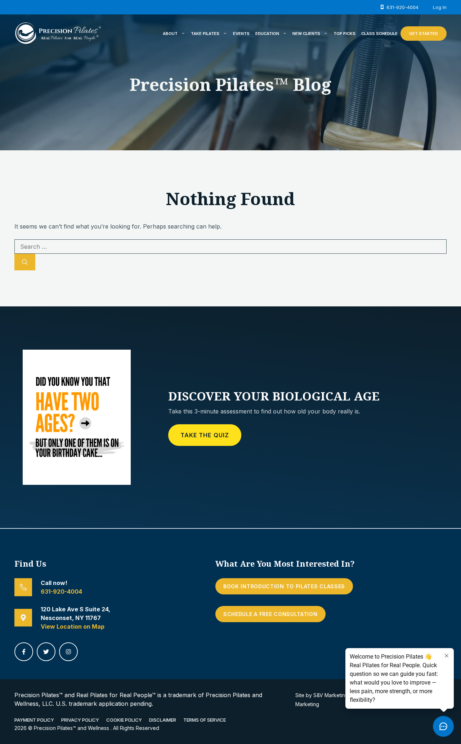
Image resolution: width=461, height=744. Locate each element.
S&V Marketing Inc (335, 695)
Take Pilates (205, 33)
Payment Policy (34, 720)
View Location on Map (72, 626)
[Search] (24, 262)
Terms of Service (204, 720)
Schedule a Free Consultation (270, 614)
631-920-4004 (61, 591)
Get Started (423, 33)
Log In (440, 7)
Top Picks (344, 33)
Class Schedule (379, 33)
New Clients (306, 33)
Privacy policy (80, 720)
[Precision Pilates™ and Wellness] (57, 32)
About (170, 33)
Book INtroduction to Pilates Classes (284, 586)
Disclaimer (162, 720)
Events (241, 33)
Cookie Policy (124, 720)
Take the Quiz (204, 435)
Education (267, 33)
